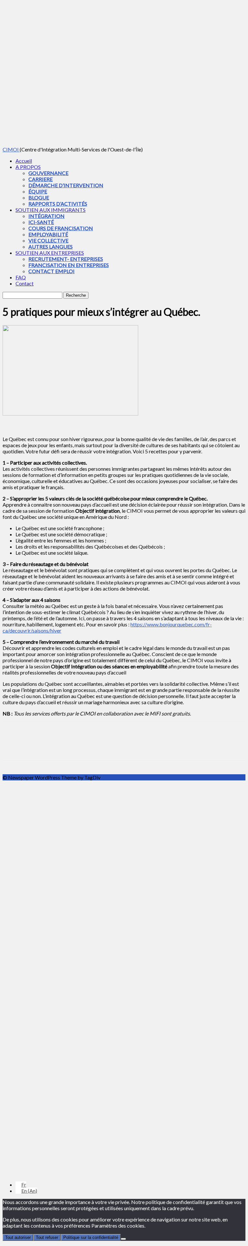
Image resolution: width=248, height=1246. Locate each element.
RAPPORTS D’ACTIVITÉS (57, 204)
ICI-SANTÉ (41, 222)
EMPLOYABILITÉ (48, 234)
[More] (107, 747)
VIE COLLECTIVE (48, 240)
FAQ (21, 277)
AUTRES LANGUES (50, 246)
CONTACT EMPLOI (51, 271)
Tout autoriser (18, 1237)
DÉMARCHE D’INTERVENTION (65, 185)
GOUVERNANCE (48, 173)
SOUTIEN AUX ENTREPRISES (50, 253)
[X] (36, 746)
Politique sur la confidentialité (90, 1237)
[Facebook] (13, 746)
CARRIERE (40, 179)
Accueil (24, 161)
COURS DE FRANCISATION (60, 228)
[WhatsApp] (83, 746)
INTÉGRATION (46, 216)
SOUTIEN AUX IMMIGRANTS (51, 210)
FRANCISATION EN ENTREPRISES (68, 265)
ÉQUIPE (37, 191)
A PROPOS (28, 167)
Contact (25, 283)
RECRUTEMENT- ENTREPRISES (65, 259)
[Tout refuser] (123, 1239)
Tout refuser (47, 1237)
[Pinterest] (59, 746)
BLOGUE (38, 197)
